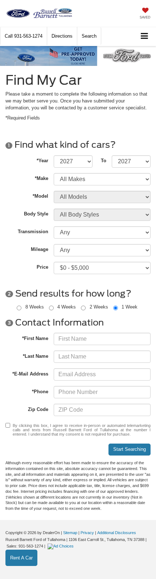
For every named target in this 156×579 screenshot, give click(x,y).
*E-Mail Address (30, 374)
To (103, 160)
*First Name (35, 338)
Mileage (39, 249)
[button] (23, 36)
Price (42, 267)
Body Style (36, 214)
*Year (42, 160)
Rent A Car (21, 558)
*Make (41, 178)
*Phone (40, 391)
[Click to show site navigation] (144, 36)
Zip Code (38, 409)
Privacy (87, 532)
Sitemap (70, 532)
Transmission (33, 231)
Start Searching (129, 449)
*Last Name (35, 356)
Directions (62, 36)
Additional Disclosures (116, 532)
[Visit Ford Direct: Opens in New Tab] (61, 546)
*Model (40, 196)
